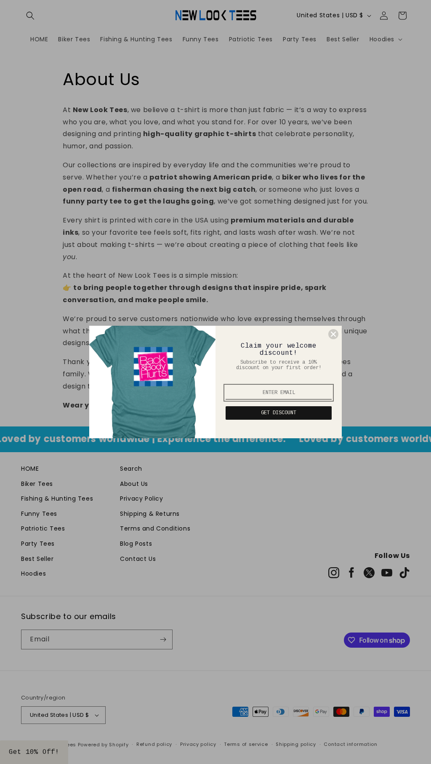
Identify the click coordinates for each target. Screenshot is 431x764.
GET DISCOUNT (278, 413)
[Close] (333, 334)
